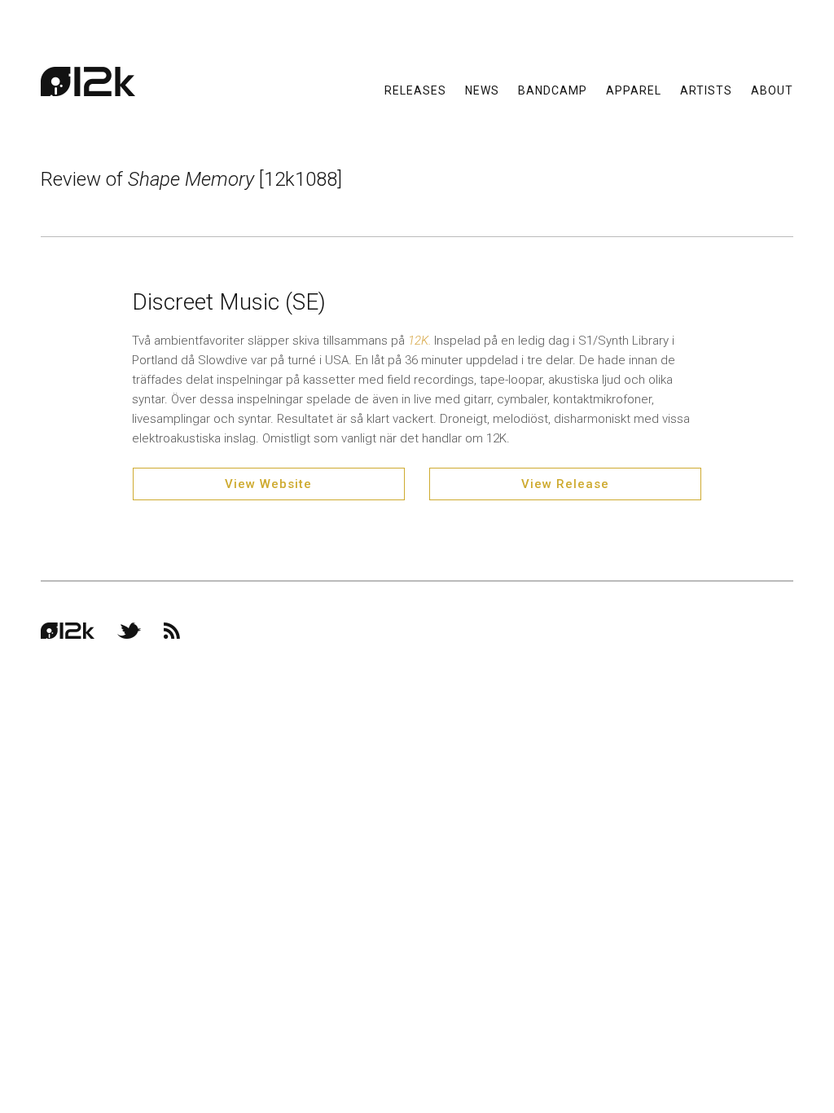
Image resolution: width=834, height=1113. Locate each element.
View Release (565, 484)
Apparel (633, 89)
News (482, 89)
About (772, 89)
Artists (706, 89)
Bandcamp (552, 89)
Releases (415, 89)
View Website (268, 484)
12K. (421, 340)
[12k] (88, 81)
